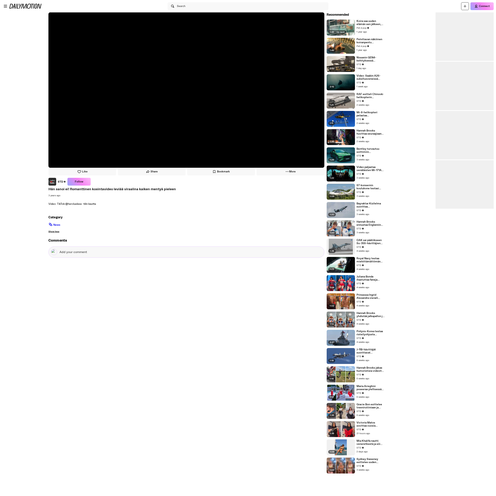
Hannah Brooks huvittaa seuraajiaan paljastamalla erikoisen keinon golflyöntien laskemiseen (368, 132)
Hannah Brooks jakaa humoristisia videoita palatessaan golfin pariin (369, 369)
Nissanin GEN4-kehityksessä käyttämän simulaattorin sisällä (369, 59)
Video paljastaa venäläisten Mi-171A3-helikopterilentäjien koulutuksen (370, 169)
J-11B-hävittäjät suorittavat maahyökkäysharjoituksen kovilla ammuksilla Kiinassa (369, 351)
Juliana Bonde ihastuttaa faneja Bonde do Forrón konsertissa (366, 278)
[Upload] (465, 6)
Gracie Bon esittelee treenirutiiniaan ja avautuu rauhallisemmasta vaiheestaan (369, 406)
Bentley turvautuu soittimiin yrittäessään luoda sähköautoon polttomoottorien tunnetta (367, 150)
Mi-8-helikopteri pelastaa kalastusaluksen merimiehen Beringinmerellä (366, 114)
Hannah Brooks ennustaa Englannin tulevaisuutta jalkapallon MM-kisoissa (368, 223)
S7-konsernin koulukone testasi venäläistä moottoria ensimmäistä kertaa (369, 187)
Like (85, 171)
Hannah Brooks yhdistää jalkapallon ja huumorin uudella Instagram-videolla (370, 315)
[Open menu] (5, 6)
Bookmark (223, 171)
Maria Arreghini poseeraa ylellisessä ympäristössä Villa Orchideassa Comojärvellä (368, 388)
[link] (57, 182)
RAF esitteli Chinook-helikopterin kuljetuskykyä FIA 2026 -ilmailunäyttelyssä (370, 96)
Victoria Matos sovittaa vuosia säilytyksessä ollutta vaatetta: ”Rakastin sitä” (369, 424)
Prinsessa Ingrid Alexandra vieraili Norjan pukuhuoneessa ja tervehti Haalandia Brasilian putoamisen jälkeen (370, 296)
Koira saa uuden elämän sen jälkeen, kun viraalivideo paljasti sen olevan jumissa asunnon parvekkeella (368, 23)
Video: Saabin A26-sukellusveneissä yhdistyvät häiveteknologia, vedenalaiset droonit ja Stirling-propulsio (369, 77)
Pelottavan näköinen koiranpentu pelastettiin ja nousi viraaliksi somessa (369, 41)
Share (154, 171)
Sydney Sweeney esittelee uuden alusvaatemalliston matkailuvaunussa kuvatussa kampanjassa (368, 461)
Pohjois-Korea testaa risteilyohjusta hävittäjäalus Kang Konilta (369, 333)
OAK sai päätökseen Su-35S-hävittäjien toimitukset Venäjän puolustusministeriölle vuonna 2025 (369, 242)
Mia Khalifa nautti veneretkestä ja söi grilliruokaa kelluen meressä (368, 442)
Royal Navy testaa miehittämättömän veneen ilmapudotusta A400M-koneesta (370, 260)
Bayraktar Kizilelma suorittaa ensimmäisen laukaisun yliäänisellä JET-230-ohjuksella (369, 205)
